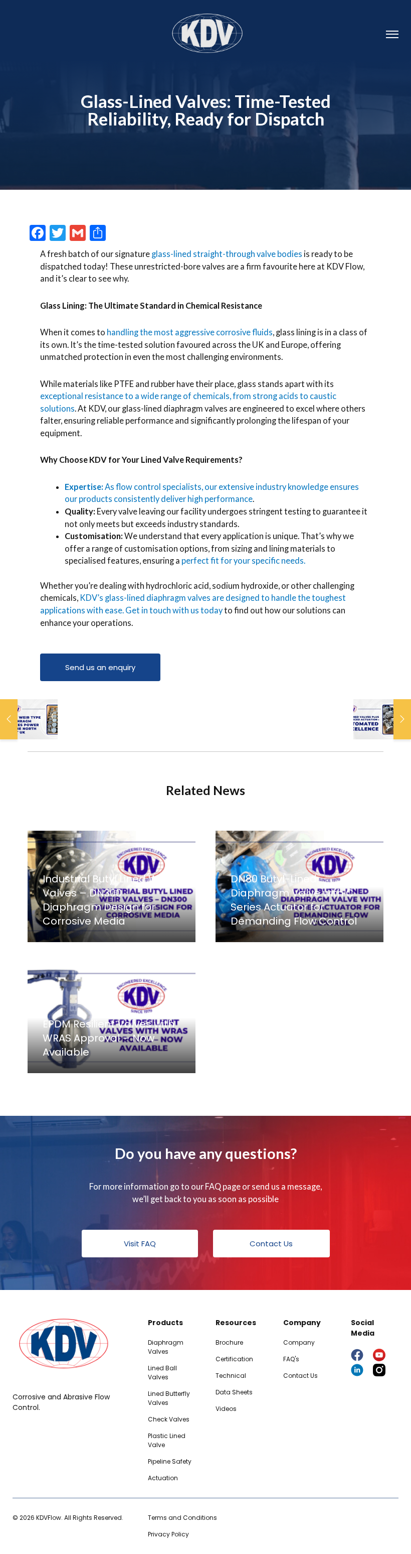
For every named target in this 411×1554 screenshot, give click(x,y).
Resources (236, 1323)
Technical (231, 1375)
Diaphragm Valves (165, 1347)
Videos (226, 1408)
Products (165, 1323)
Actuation (163, 1478)
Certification (234, 1359)
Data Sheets (234, 1392)
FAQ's (291, 1359)
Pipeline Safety (169, 1461)
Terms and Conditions (182, 1517)
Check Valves (168, 1419)
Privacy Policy (168, 1534)
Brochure (229, 1342)
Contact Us (300, 1375)
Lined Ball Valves (162, 1372)
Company (299, 1342)
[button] (100, 667)
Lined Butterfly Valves (169, 1398)
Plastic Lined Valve (166, 1440)
